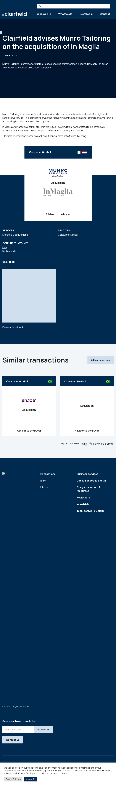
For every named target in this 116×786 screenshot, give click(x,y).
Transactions (47, 474)
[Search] (40, 6)
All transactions (100, 360)
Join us (43, 487)
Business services (87, 474)
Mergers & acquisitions (15, 234)
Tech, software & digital (91, 511)
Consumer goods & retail (91, 480)
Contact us (12, 739)
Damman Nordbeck (12, 327)
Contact (105, 14)
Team (42, 480)
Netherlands (9, 251)
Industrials (83, 504)
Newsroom (86, 14)
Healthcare (83, 497)
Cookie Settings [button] (13, 779)
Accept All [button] (30, 779)
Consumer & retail (68, 234)
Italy (4, 247)
